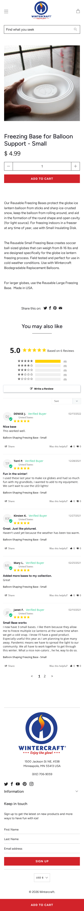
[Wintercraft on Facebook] (12, 784)
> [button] (52, 676)
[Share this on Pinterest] (55, 308)
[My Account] (5, 11)
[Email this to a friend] (60, 308)
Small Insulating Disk (61, 228)
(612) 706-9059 (42, 774)
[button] (72, 446)
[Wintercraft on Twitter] (6, 784)
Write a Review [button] (43, 388)
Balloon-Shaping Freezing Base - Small (24, 437)
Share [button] (11, 446)
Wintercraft (47, 892)
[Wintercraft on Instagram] (31, 784)
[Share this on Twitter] (45, 308)
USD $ (40, 877)
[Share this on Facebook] (50, 308)
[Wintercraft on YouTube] (18, 784)
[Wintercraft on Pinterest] (25, 784)
